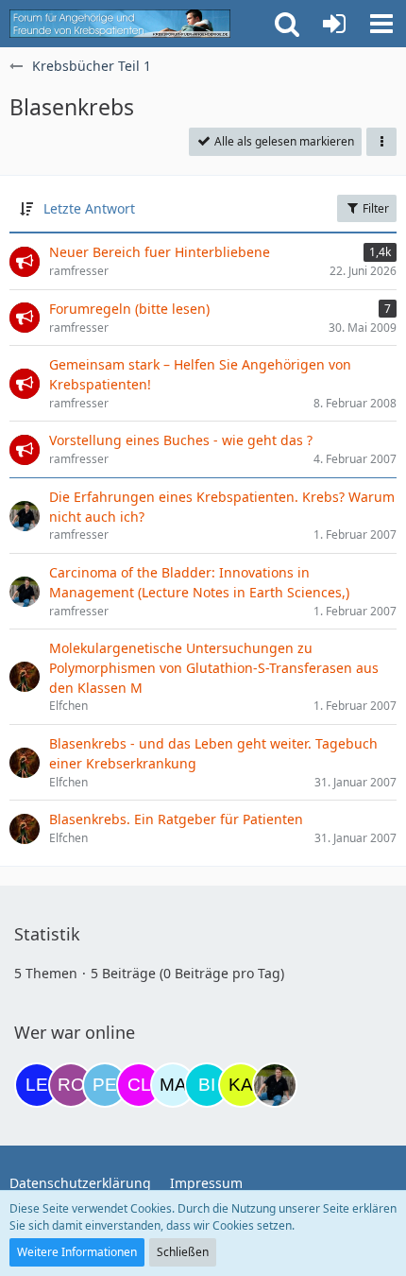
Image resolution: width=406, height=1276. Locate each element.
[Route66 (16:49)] (70, 1085)
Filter (374, 208)
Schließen (183, 1252)
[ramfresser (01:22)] (274, 1085)
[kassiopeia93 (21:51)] (240, 1085)
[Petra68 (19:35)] (104, 1085)
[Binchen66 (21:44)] (206, 1085)
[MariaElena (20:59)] (172, 1085)
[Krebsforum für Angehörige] (120, 24)
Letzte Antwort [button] (89, 208)
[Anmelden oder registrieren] (334, 24)
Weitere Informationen (77, 1252)
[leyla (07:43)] (36, 1085)
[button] (381, 24)
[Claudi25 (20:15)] (138, 1085)
